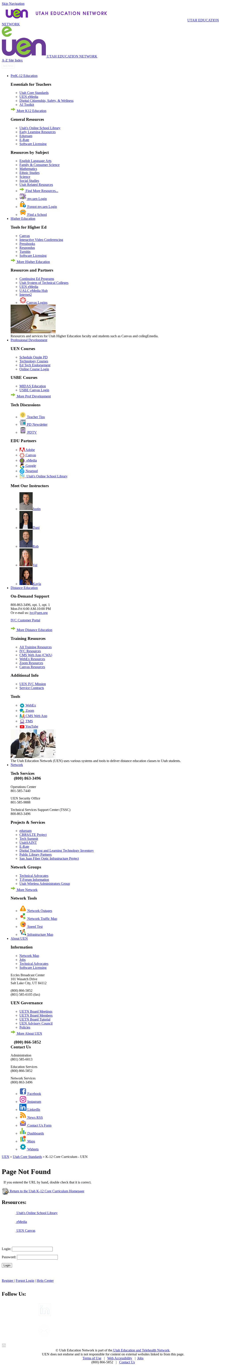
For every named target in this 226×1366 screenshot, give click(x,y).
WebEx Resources (32, 659)
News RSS (34, 1117)
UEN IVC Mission (32, 684)
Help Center (45, 1280)
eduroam (25, 831)
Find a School (36, 214)
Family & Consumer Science (39, 165)
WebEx (30, 705)
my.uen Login (36, 199)
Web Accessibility (119, 1358)
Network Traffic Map (41, 919)
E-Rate (24, 140)
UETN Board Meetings (35, 1011)
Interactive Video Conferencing (41, 240)
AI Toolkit (26, 104)
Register (8, 1280)
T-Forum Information (34, 879)
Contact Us (127, 1362)
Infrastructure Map (39, 934)
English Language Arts (35, 161)
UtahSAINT (28, 842)
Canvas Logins (36, 302)
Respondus (27, 248)
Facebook (33, 1094)
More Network (27, 890)
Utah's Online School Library (39, 128)
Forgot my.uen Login (41, 207)
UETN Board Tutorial (34, 1019)
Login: (6, 1249)
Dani (36, 527)
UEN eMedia (28, 97)
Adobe (30, 450)
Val (35, 565)
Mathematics (28, 169)
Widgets (32, 1149)
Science (24, 177)
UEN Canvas (25, 1230)
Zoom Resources (31, 663)
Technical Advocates (33, 876)
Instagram (33, 1101)
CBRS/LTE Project (33, 835)
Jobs (22, 960)
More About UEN (29, 1033)
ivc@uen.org (39, 613)
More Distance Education (34, 630)
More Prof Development (33, 396)
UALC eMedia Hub (33, 291)
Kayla (37, 584)
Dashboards (35, 1133)
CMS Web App (36, 716)
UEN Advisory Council (36, 1023)
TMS (29, 721)
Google (30, 466)
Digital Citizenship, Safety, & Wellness (46, 100)
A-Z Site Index (12, 60)
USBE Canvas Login (34, 390)
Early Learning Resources (37, 132)
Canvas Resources (32, 667)
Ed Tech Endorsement (34, 365)
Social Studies (29, 181)
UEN (5, 1157)
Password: (9, 1257)
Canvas (24, 236)
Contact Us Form (38, 1125)
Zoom (29, 710)
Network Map (29, 956)
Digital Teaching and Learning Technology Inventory (56, 850)
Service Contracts (31, 688)
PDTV (31, 432)
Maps (30, 1141)
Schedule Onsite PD (33, 357)
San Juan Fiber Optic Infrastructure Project (49, 858)
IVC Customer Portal (25, 620)
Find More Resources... (41, 191)
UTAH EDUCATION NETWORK (110, 22)
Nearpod (31, 471)
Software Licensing (33, 144)
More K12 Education (31, 111)
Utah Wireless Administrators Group (44, 883)
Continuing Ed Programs (36, 279)
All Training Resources (35, 647)
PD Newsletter (36, 424)
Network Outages (39, 911)
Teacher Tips (35, 417)
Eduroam (25, 136)
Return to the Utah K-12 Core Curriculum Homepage (46, 1191)
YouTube (31, 726)
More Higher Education (33, 262)
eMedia (31, 460)
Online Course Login (34, 369)
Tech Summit (28, 838)
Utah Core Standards (34, 93)
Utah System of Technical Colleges (43, 283)
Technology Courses (33, 361)
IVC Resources (30, 651)
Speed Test (34, 926)
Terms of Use (92, 1358)
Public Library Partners (35, 854)
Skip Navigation (13, 4)
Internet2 (25, 294)
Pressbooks (27, 244)
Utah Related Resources (36, 184)
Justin (37, 509)
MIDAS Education (32, 386)
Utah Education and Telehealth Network (141, 1350)
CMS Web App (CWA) (35, 655)
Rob (36, 546)
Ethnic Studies (29, 173)
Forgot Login (25, 1280)
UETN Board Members (36, 1015)
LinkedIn (33, 1109)
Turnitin (24, 251)
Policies (24, 1027)
